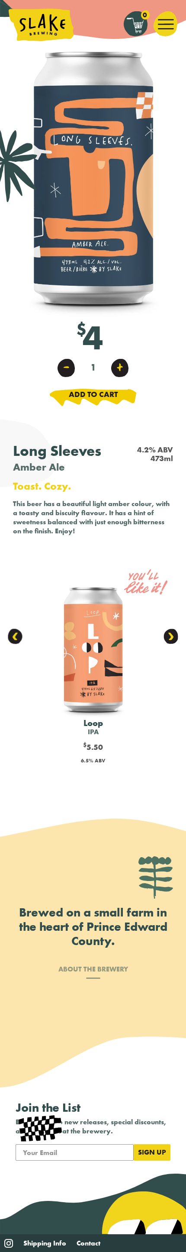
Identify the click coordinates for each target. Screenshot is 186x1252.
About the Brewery (93, 969)
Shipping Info (44, 1243)
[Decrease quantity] (66, 367)
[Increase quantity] (119, 367)
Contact (88, 1243)
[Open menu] (165, 23)
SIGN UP (152, 1152)
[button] (15, 636)
